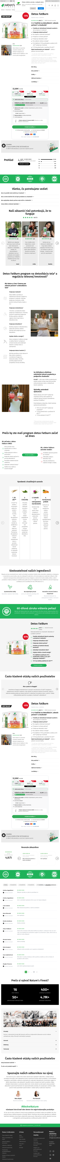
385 (34, 972)
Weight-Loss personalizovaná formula (38, 1149)
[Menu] (58, 5)
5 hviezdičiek (13, 885)
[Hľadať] (49, 5)
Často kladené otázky (7, 1135)
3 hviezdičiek (31, 885)
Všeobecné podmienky (7, 1159)
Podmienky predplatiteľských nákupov (6, 1151)
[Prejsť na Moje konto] (52, 5)
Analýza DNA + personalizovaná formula (38, 1155)
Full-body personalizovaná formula (38, 1144)
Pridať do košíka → (30, 127)
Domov (2, 9)
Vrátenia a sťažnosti (7, 1145)
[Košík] (55, 5)
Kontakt (21, 1147)
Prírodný (6, 1031)
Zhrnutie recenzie (24, 164)
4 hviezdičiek (22, 885)
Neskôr (33, 8)
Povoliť (40, 8)
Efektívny (6, 1044)
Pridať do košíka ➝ (30, 455)
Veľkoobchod (22, 1141)
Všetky (5, 885)
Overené (6, 1040)
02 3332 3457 (37, 1125)
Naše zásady (22, 1139)
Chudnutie (8, 9)
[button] (2, 243)
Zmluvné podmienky (7, 1147)
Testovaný (6, 1049)
